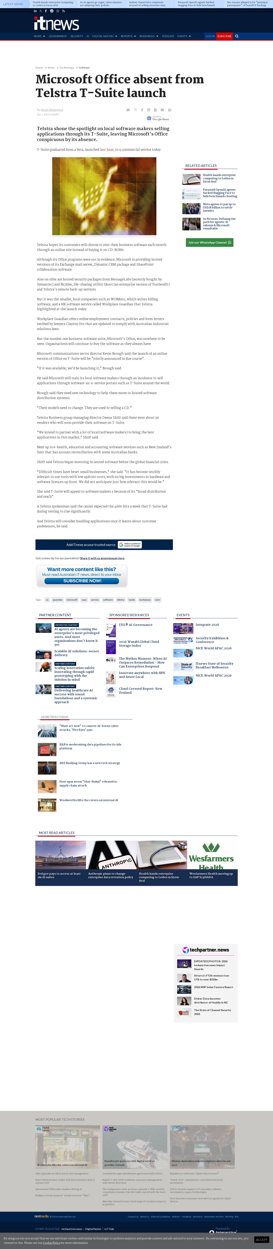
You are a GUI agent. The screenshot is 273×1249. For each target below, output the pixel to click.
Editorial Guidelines (160, 1216)
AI (88, 36)
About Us (144, 1216)
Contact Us (133, 1216)
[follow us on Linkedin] (35, 11)
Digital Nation (93, 1228)
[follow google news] (51, 11)
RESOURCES (146, 36)
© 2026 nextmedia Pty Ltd (62, 1216)
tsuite (132, 599)
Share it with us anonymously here (102, 558)
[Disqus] (101, 938)
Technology (66, 68)
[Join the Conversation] (128, 110)
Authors (176, 1216)
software (108, 599)
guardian (57, 599)
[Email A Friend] (162, 110)
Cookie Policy (51, 1243)
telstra (120, 599)
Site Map (229, 1216)
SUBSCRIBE (224, 36)
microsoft (72, 599)
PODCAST (168, 36)
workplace (145, 599)
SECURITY (77, 36)
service (95, 599)
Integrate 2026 (207, 625)
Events (183, 615)
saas (84, 599)
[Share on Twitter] (135, 110)
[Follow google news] (157, 118)
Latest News (13, 4)
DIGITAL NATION (102, 36)
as (47, 599)
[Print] (168, 110)
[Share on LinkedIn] (149, 110)
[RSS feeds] (63, 11)
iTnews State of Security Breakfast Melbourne (214, 666)
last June (106, 149)
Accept (261, 1239)
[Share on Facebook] (142, 110)
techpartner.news (71, 1228)
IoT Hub (109, 1228)
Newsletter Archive (214, 1216)
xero (157, 599)
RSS (236, 1216)
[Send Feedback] (155, 110)
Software (84, 68)
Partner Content (55, 615)
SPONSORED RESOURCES (129, 615)
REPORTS (126, 36)
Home (39, 68)
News (51, 68)
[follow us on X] (40, 11)
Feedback (186, 1216)
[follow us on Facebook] (45, 11)
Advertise (198, 1216)
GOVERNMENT (58, 36)
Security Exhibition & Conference (212, 641)
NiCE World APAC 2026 (214, 649)
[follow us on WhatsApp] (58, 11)
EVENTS (182, 36)
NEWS (37, 36)
